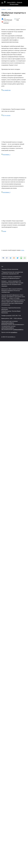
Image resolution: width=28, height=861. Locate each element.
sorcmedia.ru (14, 332)
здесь (22, 250)
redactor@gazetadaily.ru (7, 323)
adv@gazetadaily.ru (18, 329)
